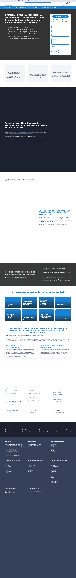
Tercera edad (53, 444)
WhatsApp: (33, 392)
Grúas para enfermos (32, 464)
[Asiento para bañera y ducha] (13, 302)
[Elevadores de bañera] (63, 302)
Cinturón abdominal (8, 471)
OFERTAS (54, 7)
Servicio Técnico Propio (57, 401)
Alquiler (52, 447)
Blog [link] (29, 446)
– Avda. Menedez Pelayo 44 (12, 392)
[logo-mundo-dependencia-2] (8, 4)
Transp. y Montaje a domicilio (58, 396)
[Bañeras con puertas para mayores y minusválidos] (29, 302)
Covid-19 (52, 449)
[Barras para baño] (63, 315)
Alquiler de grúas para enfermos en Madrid (13, 454)
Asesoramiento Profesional (58, 390)
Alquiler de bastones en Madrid (11, 452)
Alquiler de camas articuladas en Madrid (12, 455)
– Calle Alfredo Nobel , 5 (11, 393)
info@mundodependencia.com (34, 393)
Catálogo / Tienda (8, 7)
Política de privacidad (34, 414)
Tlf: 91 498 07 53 (31, 390)
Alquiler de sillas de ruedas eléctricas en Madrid (14, 445)
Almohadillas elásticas (9, 464)
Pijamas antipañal (31, 467)
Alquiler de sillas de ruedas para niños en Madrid (14, 447)
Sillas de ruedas (54, 445)
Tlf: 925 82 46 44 (31, 399)
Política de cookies (33, 415)
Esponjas (29, 462)
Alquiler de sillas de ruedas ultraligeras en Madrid (14, 446)
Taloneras (30, 473)
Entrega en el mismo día (57, 399)
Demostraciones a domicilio (58, 394)
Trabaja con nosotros (11, 408)
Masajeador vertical (31, 465)
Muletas (29, 466)
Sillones (29, 471)
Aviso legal (32, 412)
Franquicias (9, 412)
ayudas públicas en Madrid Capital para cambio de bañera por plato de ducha (26, 132)
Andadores (7, 465)
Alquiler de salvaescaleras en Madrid (12, 449)
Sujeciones (30, 472)
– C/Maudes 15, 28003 (11, 390)
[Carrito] (70, 7)
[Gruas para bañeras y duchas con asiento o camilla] (46, 315)
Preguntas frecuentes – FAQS (13, 410)
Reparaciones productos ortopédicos (35, 444)
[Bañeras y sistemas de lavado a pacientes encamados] (46, 302)
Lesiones (52, 450)
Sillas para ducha (31, 470)
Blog (8, 414)
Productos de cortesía (57, 397)
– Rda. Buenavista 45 (10, 394)
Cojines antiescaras (8, 473)
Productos (53, 451)
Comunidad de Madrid (55, 462)
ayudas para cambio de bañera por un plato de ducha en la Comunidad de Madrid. (21, 133)
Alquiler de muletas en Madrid (10, 450)
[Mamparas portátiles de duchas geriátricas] (13, 315)
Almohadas (7, 462)
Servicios (35, 7)
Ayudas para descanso (32, 475)
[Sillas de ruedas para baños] (29, 315)
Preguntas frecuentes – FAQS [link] (33, 445)
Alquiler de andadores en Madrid (11, 451)
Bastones (7, 467)
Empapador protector (9, 475)
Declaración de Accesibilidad (35, 410)
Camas (6, 470)
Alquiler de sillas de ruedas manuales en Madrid (14, 444)
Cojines (6, 472)
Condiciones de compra (34, 408)
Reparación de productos (45, 7)
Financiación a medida (57, 392)
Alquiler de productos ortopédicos (23, 7)
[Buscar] (50, 4)
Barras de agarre (8, 466)
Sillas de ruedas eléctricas (33, 468)
